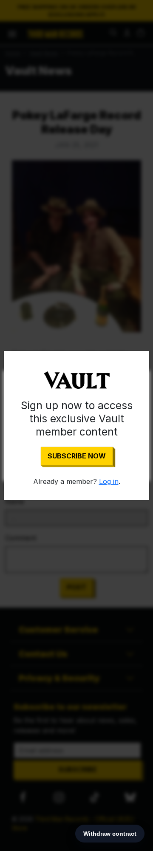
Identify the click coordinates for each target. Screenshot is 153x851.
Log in (109, 481)
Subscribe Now (77, 456)
